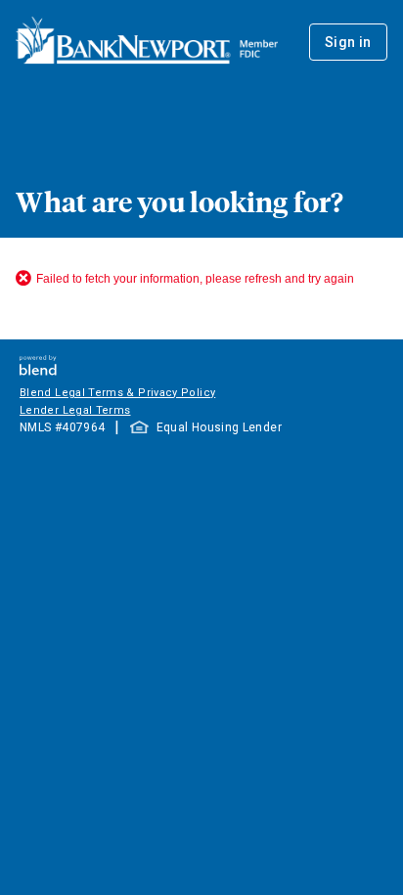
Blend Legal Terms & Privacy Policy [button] (117, 392)
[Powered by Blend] (38, 370)
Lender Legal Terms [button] (75, 410)
